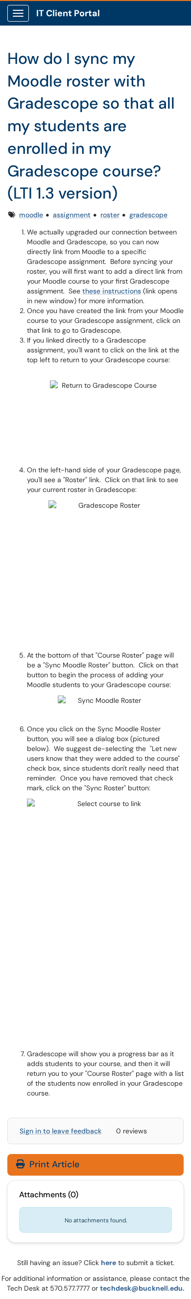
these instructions (111, 291)
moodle (31, 214)
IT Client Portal (68, 13)
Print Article (53, 1164)
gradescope (148, 214)
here (108, 1262)
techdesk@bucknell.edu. (142, 1288)
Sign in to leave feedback (60, 1130)
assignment (72, 214)
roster (109, 214)
